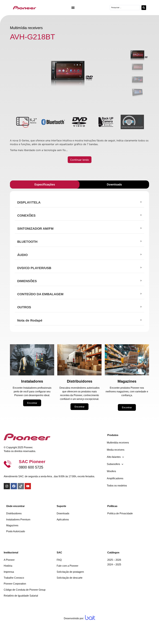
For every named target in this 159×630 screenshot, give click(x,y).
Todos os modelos (117, 485)
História (8, 565)
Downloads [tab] (114, 184)
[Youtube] (28, 486)
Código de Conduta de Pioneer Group (24, 589)
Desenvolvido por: (74, 618)
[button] (73, 7)
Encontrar (32, 403)
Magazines (12, 525)
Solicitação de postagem (70, 572)
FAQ (59, 560)
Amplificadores (115, 478)
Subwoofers (113, 464)
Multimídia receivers (118, 442)
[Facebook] (14, 486)
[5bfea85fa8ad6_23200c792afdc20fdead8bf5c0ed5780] (68, 71)
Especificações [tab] (44, 184)
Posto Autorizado (15, 531)
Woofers (111, 471)
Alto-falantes (114, 457)
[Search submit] (143, 7)
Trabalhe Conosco (14, 577)
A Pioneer (9, 560)
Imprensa (9, 572)
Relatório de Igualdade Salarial (21, 595)
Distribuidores (14, 513)
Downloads (63, 513)
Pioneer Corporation (15, 583)
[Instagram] (7, 486)
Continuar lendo (79, 159)
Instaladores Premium (18, 519)
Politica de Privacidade (120, 513)
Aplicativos (63, 519)
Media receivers (115, 449)
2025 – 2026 (114, 560)
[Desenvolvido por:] (90, 617)
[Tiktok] (21, 486)
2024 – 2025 (114, 564)
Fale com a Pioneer (67, 565)
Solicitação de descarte (69, 577)
